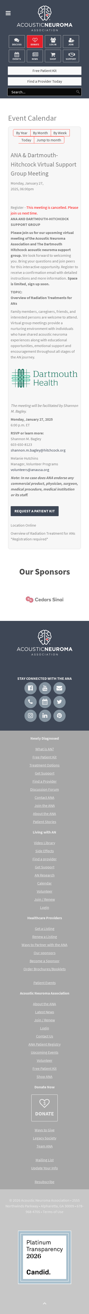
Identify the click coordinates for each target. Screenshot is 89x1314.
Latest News (44, 1011)
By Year (22, 132)
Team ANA (45, 1146)
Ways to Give (45, 1130)
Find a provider (45, 859)
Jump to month (49, 140)
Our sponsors (45, 952)
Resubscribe (44, 1181)
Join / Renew (44, 899)
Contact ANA (44, 797)
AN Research (45, 875)
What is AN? (44, 749)
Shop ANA (44, 1076)
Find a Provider (45, 781)
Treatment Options (44, 765)
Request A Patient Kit (34, 511)
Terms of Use (53, 1211)
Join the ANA (44, 805)
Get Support (44, 773)
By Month (40, 132)
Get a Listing (44, 928)
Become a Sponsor (45, 960)
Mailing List (45, 1159)
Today (26, 140)
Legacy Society (44, 1138)
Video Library (44, 842)
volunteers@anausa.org (30, 469)
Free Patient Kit (44, 757)
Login (44, 907)
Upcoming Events (44, 1052)
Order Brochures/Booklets (44, 968)
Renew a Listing (44, 936)
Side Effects (44, 850)
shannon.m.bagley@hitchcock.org (38, 450)
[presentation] (15, 601)
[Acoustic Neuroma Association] (44, 20)
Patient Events (44, 982)
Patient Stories (44, 821)
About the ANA (44, 813)
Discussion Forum (44, 789)
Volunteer (44, 891)
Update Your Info (44, 1168)
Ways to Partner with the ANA (44, 944)
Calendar (44, 883)
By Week (60, 132)
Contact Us (44, 1036)
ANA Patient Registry (44, 1044)
